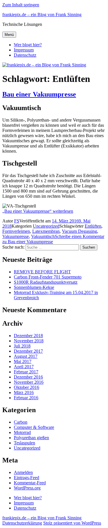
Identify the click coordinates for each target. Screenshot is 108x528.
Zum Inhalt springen (20, 4)
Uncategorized (46, 226)
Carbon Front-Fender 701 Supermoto (48, 276)
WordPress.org (27, 487)
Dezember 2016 (28, 377)
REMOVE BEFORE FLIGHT (42, 271)
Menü (9, 34)
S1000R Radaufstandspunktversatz (45, 282)
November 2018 (28, 340)
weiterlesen (37, 211)
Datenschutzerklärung (22, 523)
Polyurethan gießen (31, 437)
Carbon (20, 422)
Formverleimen (16, 231)
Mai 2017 (22, 361)
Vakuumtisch (43, 236)
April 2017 (24, 366)
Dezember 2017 (28, 351)
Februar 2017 (26, 371)
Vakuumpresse (15, 236)
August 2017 (25, 356)
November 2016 (28, 382)
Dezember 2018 (28, 335)
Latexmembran (46, 231)
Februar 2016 (26, 397)
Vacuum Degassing (79, 231)
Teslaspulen (24, 442)
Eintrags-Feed (26, 477)
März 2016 (24, 392)
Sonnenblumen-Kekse (34, 287)
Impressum (24, 49)
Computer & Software (34, 427)
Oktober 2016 (26, 387)
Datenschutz (25, 55)
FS (16, 220)
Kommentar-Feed (30, 482)
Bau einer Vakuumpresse (39, 94)
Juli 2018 (22, 345)
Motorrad (22, 432)
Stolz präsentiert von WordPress (72, 523)
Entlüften (93, 226)
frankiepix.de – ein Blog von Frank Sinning (42, 14)
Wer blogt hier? (28, 44)
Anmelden (23, 472)
